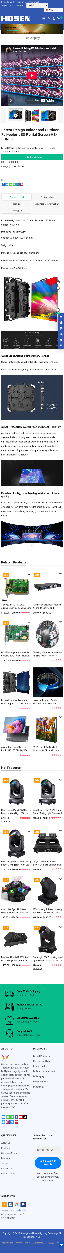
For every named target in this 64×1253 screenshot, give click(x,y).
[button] (32, 157)
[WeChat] (12, 1118)
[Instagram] (8, 1123)
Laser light (38, 1087)
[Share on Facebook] (3, 185)
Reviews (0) (17, 211)
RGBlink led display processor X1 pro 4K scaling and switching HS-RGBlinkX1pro (47, 607)
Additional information (47, 204)
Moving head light (42, 1061)
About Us (5, 1143)
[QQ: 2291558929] (61, 340)
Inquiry (16, 204)
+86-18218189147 (16, 5)
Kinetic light (39, 1066)
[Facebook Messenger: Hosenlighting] (61, 328)
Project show (47, 197)
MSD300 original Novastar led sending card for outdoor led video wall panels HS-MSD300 (15, 655)
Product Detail (16, 197)
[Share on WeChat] (14, 185)
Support (5, 1163)
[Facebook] (16, 1118)
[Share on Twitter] (7, 185)
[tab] (16, 197)
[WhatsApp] (8, 1118)
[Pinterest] (16, 1123)
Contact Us (7, 1168)
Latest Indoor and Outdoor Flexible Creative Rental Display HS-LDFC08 (46, 703)
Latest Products (41, 1056)
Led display (18, 166)
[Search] (49, 19)
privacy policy (48, 1176)
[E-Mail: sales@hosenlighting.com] (61, 345)
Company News (9, 1153)
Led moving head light (44, 1071)
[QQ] (3, 1123)
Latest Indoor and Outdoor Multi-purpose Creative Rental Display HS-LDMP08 (16, 703)
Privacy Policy (8, 1173)
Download (6, 1158)
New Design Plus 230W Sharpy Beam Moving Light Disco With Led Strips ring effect (48, 813)
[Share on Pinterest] (22, 185)
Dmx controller (40, 1081)
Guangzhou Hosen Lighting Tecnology (39, 1233)
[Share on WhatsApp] (10, 185)
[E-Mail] (3, 1118)
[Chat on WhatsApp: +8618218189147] (61, 323)
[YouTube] (21, 1118)
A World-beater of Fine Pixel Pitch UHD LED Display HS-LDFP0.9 (14, 750)
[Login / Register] (54, 19)
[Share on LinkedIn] (18, 185)
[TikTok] (25, 1118)
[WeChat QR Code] (61, 334)
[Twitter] (12, 1123)
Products (6, 1148)
